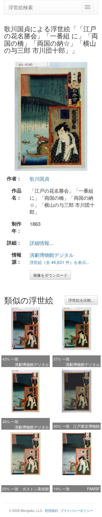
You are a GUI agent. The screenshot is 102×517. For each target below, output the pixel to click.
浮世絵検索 (20, 7)
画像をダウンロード (50, 275)
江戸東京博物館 (86, 426)
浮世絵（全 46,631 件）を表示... (59, 262)
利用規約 (51, 510)
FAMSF (93, 488)
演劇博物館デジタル (52, 254)
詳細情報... (41, 242)
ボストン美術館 (35, 488)
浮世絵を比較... (81, 300)
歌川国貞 (39, 178)
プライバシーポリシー (76, 510)
